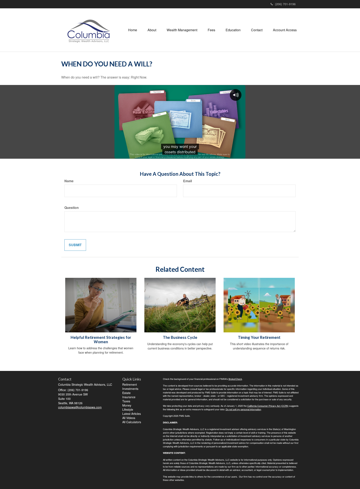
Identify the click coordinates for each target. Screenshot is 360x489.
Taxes (126, 401)
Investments (130, 389)
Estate (126, 393)
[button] (151, 30)
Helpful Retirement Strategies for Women (101, 339)
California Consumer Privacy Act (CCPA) (268, 405)
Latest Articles (131, 414)
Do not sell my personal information (243, 409)
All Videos (128, 418)
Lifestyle (127, 409)
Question (71, 207)
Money (126, 405)
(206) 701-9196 (285, 4)
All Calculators (131, 422)
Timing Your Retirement (259, 337)
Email (187, 181)
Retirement (129, 384)
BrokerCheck (235, 378)
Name (69, 181)
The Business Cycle (180, 337)
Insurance (128, 397)
